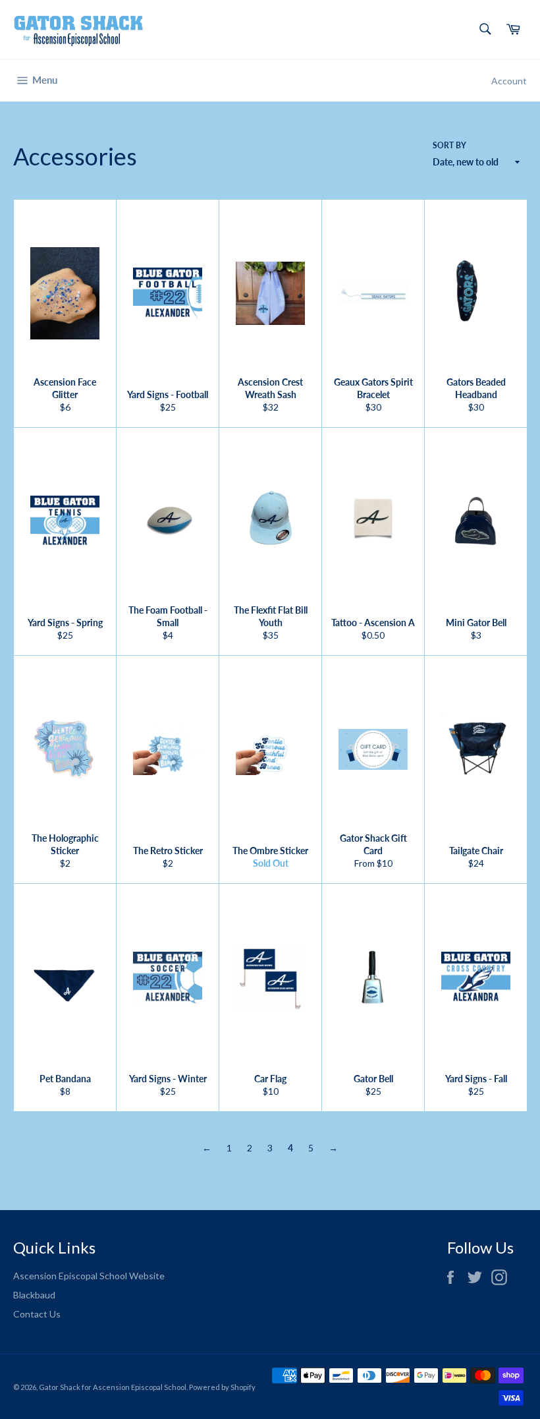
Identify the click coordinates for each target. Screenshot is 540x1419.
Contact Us (37, 1313)
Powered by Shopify (222, 1387)
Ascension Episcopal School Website (89, 1275)
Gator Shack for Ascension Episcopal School (112, 1387)
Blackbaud (34, 1294)
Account (509, 80)
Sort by (449, 145)
